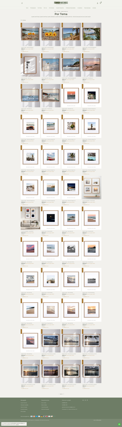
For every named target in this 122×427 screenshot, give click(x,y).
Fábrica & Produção (24, 407)
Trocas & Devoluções (44, 407)
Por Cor (45, 7)
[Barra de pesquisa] (22, 3)
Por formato (51, 7)
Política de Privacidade (45, 409)
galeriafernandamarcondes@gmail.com (68, 407)
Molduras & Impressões (70, 7)
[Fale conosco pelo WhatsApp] (119, 424)
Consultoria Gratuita (24, 409)
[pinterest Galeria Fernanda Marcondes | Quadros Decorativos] (87, 400)
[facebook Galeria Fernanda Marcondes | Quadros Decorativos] (85, 400)
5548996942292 (64, 402)
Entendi (17, 424)
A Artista (94, 7)
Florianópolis (33, 7)
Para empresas (87, 7)
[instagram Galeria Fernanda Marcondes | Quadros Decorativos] (83, 400)
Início (27, 7)
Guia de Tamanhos (60, 7)
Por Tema (40, 7)
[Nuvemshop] (97, 420)
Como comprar (43, 402)
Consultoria (79, 7)
